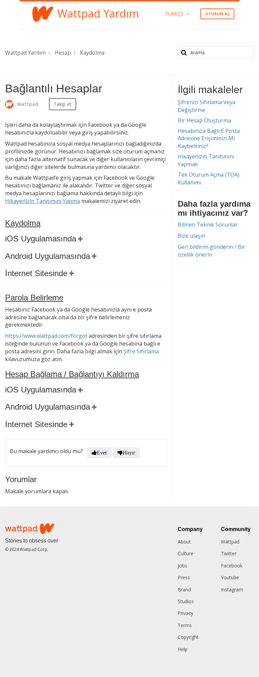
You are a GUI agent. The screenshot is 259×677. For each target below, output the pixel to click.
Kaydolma (92, 52)
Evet (102, 452)
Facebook (231, 565)
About (184, 541)
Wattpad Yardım (25, 52)
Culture (185, 553)
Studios (186, 601)
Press (184, 577)
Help (183, 649)
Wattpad (230, 541)
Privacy (185, 613)
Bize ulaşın (191, 235)
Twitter (228, 553)
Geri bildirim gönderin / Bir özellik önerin (211, 250)
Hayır (129, 452)
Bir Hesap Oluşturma (204, 120)
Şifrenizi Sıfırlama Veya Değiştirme (206, 106)
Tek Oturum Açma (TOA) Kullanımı (208, 178)
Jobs (182, 565)
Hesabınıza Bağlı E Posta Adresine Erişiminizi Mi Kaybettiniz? (209, 138)
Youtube (230, 577)
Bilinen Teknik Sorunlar (208, 224)
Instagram (232, 589)
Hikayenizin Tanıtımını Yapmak (206, 160)
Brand (184, 589)
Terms (185, 625)
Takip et (62, 104)
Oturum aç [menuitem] (217, 13)
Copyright (188, 637)
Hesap (63, 52)
